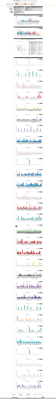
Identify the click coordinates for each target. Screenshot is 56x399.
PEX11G (29, 44)
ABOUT (27, 0)
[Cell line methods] (11, 12)
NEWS (29, 0)
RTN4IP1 (29, 43)
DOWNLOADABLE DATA (28, 394)
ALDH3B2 (30, 46)
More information (37, 398)
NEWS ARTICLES (14, 394)
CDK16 (29, 47)
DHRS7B (29, 50)
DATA (34, 0)
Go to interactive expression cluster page (21, 41)
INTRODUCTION (20, 394)
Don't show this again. (41, 398)
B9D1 (29, 48)
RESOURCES (24, 0)
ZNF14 (29, 53)
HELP (35, 0)
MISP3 (29, 52)
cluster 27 (25, 39)
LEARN (32, 0)
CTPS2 (29, 45)
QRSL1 (29, 51)
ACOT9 (29, 54)
